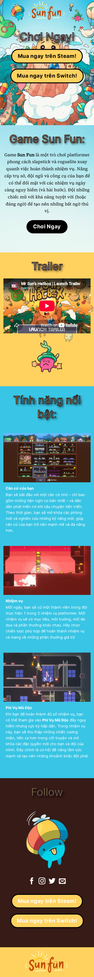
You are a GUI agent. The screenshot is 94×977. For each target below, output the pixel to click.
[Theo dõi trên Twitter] (52, 881)
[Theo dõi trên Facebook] (31, 881)
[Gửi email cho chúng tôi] (62, 881)
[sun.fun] (47, 10)
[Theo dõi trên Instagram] (42, 881)
